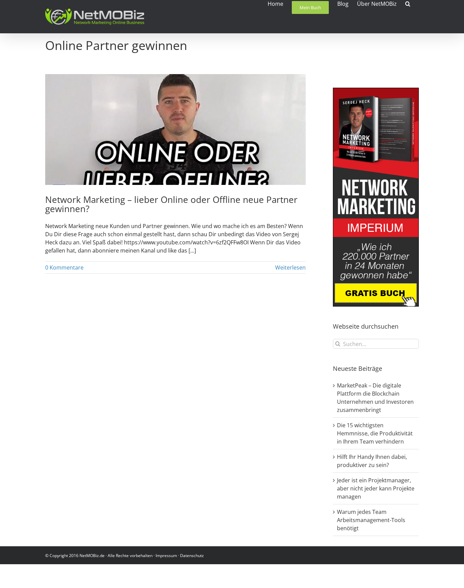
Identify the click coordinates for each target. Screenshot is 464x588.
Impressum (166, 555)
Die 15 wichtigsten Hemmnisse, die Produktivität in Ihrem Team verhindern (375, 433)
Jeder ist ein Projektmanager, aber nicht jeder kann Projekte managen (375, 488)
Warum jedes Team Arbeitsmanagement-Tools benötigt (371, 520)
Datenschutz (192, 555)
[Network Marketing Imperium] (376, 92)
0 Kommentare (64, 267)
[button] (407, 3)
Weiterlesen (290, 267)
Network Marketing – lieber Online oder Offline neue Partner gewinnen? (171, 204)
